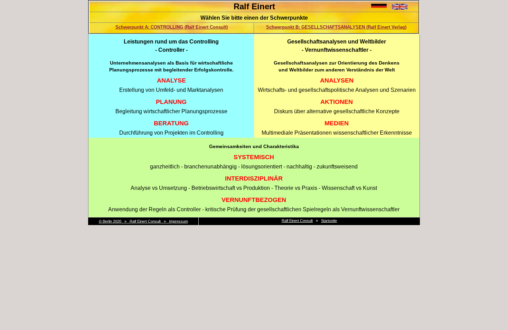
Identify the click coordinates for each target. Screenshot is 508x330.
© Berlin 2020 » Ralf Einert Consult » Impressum (143, 221)
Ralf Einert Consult (297, 221)
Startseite (329, 221)
